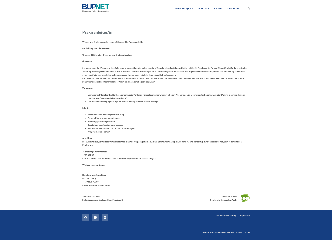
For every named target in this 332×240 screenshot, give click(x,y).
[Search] (249, 8)
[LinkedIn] (105, 217)
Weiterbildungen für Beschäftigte (114, 26)
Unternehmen (233, 8)
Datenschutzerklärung (226, 215)
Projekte (202, 8)
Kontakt (218, 8)
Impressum (245, 215)
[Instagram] (95, 217)
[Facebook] (85, 217)
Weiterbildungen (183, 8)
